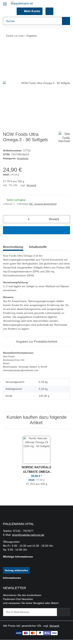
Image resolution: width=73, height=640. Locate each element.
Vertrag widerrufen (16, 570)
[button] (29, 11)
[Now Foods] (64, 135)
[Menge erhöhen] (66, 219)
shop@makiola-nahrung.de (28, 534)
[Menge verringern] (7, 219)
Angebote (22, 158)
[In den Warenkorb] (6, 47)
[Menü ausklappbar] (5, 2)
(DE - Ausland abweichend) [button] (43, 204)
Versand (31, 185)
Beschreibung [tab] (13, 247)
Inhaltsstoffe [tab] (38, 247)
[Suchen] (66, 21)
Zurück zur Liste (15, 35)
